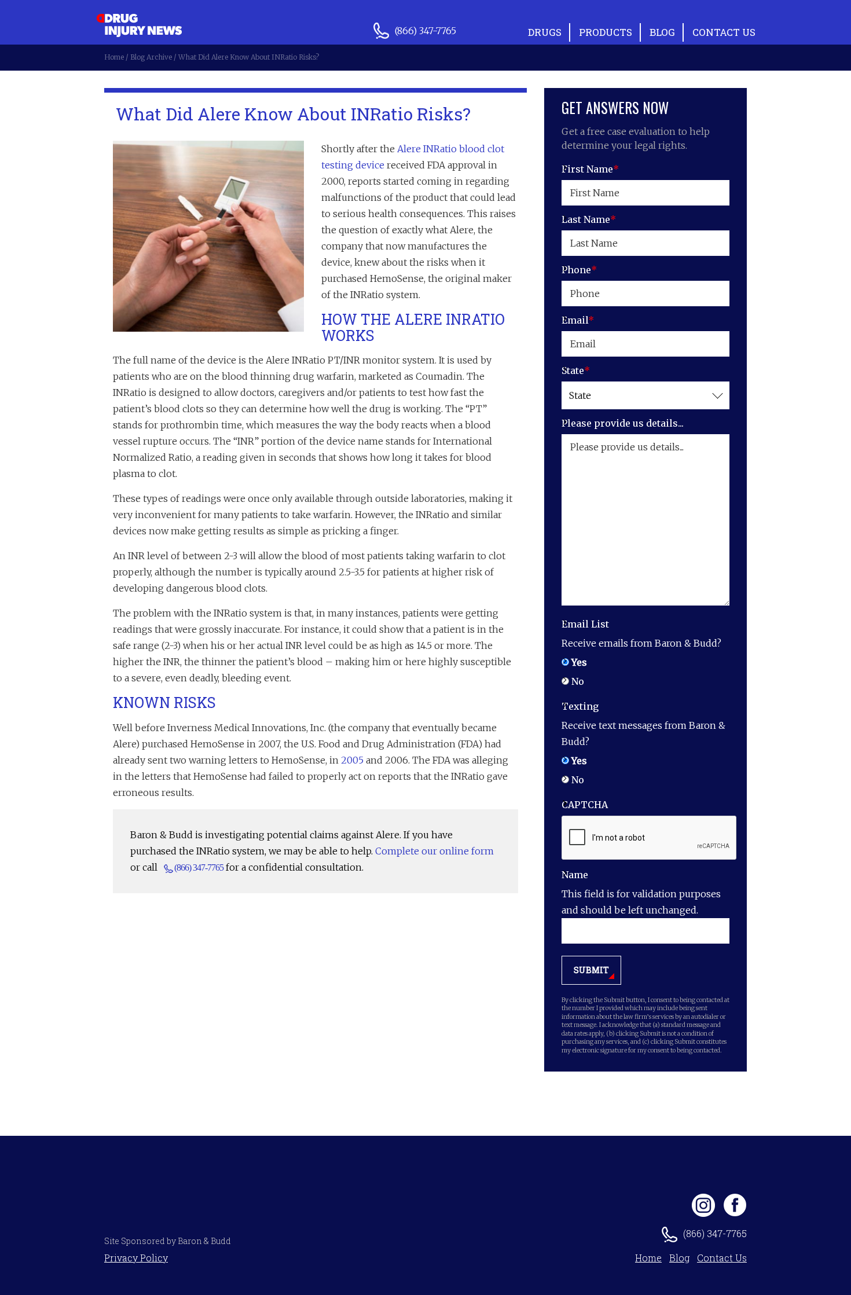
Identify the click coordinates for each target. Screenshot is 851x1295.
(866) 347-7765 (198, 867)
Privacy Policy (136, 1258)
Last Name (589, 219)
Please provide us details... (623, 423)
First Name (590, 169)
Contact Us (723, 32)
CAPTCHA (585, 804)
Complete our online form (434, 851)
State (576, 370)
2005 (352, 760)
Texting (580, 706)
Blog (662, 32)
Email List (585, 624)
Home (648, 1258)
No (577, 681)
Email (578, 320)
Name (575, 875)
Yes (579, 662)
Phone (579, 270)
